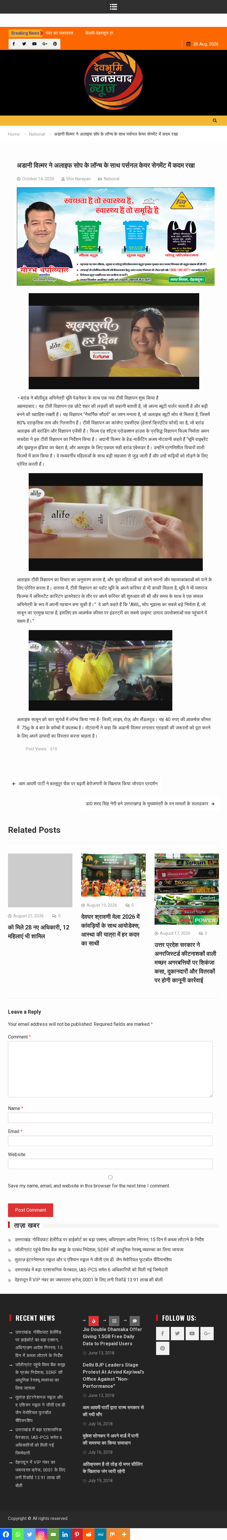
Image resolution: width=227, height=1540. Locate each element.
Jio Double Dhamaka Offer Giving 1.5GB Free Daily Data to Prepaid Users (112, 1336)
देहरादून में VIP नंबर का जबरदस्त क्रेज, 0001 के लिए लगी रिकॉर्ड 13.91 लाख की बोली (89, 1280)
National (111, 178)
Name (15, 1108)
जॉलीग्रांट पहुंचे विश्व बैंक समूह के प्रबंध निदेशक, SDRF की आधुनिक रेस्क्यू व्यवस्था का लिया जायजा (99, 1249)
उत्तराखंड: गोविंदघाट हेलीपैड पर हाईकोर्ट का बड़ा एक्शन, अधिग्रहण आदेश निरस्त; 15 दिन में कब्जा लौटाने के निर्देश (109, 1239)
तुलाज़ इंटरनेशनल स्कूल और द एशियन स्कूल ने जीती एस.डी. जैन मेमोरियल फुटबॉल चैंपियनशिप (93, 1259)
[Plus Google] (45, 44)
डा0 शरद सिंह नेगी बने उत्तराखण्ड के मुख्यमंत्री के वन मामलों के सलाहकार (147, 803)
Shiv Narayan (78, 178)
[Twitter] (24, 44)
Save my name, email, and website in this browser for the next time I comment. (89, 1186)
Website (16, 1154)
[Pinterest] (55, 44)
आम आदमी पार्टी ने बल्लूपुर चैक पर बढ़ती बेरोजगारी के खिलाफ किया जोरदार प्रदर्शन (88, 783)
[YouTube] (34, 44)
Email (15, 1131)
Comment (19, 1037)
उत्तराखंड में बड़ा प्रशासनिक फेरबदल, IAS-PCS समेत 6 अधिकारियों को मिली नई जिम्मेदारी (91, 1270)
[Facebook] (14, 44)
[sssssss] (116, 284)
